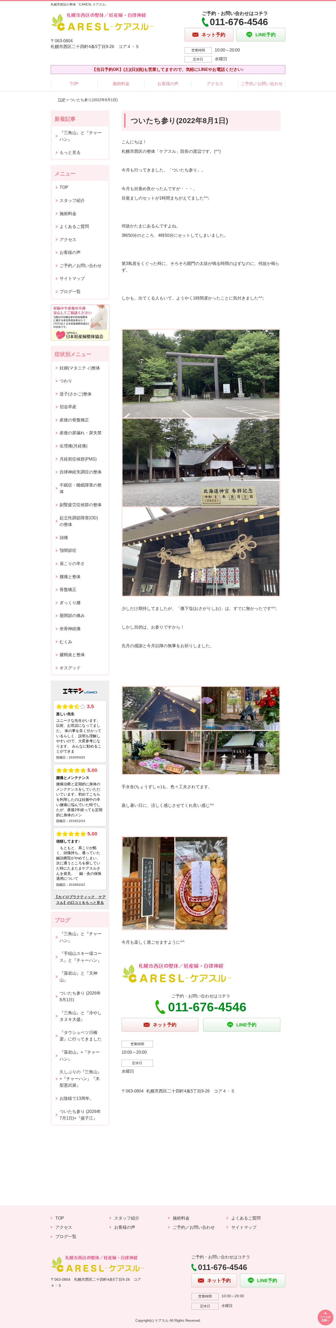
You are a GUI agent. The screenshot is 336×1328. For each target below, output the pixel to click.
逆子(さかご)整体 (76, 394)
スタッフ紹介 (72, 200)
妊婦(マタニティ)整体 (80, 368)
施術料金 (121, 83)
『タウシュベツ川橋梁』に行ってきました (81, 1036)
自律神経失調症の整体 (81, 472)
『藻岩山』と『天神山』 (78, 976)
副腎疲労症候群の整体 (81, 505)
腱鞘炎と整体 (72, 654)
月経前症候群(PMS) (78, 459)
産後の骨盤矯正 (74, 420)
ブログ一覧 (70, 291)
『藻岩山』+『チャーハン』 (80, 1055)
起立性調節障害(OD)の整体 (79, 521)
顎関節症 (68, 550)
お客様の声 (168, 83)
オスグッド (70, 668)
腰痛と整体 (70, 576)
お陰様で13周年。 (77, 1098)
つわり (66, 381)
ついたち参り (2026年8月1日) (80, 996)
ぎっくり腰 (70, 602)
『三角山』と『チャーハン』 (81, 136)
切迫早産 (68, 407)
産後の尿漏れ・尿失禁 (81, 433)
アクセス (215, 83)
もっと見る (70, 152)
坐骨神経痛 (70, 628)
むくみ (66, 642)
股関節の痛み (72, 615)
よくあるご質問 (74, 226)
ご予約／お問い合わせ (262, 83)
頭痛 (64, 537)
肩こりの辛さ (72, 563)
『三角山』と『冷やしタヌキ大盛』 (81, 1016)
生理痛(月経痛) (73, 446)
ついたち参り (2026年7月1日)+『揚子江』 (80, 1115)
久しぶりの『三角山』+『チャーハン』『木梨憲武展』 (81, 1079)
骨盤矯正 (68, 589)
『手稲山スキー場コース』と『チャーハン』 (81, 957)
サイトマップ (72, 278)
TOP (74, 83)
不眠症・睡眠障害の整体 (81, 488)
